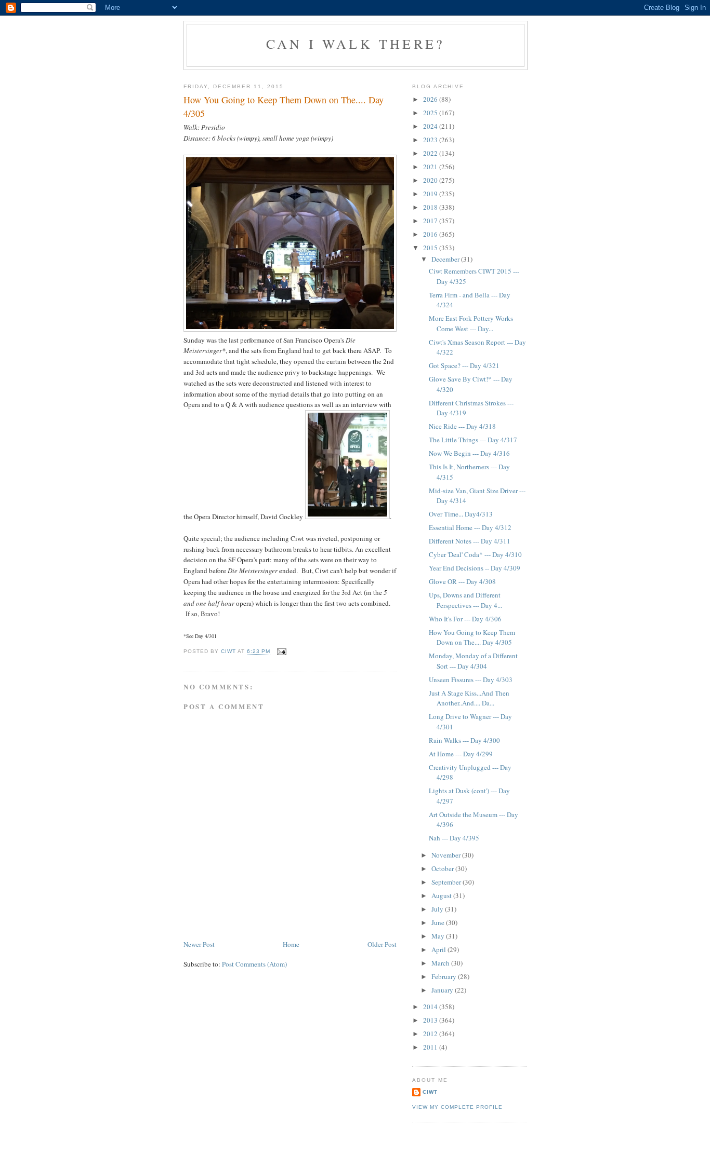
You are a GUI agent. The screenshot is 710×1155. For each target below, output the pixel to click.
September (447, 882)
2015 (431, 247)
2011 (431, 1047)
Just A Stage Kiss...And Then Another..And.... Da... (469, 698)
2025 (431, 112)
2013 (431, 1020)
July (438, 909)
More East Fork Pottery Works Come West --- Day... (471, 323)
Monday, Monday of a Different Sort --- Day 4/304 (473, 661)
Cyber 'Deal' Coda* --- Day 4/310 (475, 554)
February (444, 976)
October (443, 868)
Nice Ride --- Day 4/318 (462, 426)
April (439, 949)
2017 (431, 220)
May (438, 936)
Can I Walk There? (355, 43)
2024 (431, 126)
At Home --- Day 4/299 (461, 753)
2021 (431, 166)
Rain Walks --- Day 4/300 (464, 740)
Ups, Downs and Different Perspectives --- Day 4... (465, 600)
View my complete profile (457, 1107)
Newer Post (199, 944)
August (442, 895)
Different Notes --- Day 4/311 (469, 541)
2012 (431, 1033)
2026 (431, 99)
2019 (431, 193)
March (441, 963)
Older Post (382, 944)
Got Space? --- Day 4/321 (464, 365)
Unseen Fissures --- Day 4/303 (470, 679)
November (446, 855)
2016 (431, 234)
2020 (431, 180)
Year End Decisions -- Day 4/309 (474, 568)
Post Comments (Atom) (254, 964)
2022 (431, 153)
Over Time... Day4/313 (461, 514)
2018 (431, 207)
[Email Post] (281, 652)
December (446, 259)
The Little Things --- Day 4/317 (473, 439)
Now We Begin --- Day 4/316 (469, 453)
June (438, 922)
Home (291, 944)
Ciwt (430, 1092)
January (443, 990)
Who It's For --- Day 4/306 (465, 618)
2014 (431, 1006)
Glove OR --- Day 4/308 (462, 581)
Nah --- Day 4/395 (454, 838)
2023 (431, 139)
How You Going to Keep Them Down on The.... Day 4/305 (472, 637)
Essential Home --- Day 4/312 (470, 527)
